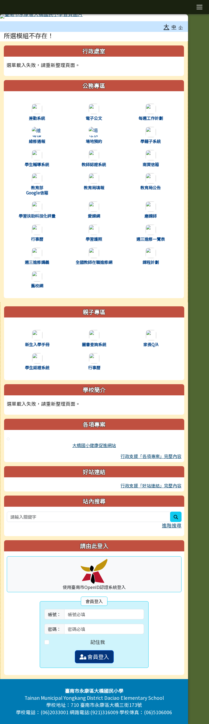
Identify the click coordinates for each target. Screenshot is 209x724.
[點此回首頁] (94, 16)
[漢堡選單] (199, 7)
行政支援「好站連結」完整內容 (151, 485)
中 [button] (173, 26)
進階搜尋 (172, 525)
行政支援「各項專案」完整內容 (151, 456)
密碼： (54, 629)
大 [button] (166, 26)
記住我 (97, 642)
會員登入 (97, 657)
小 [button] (181, 27)
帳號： (54, 614)
